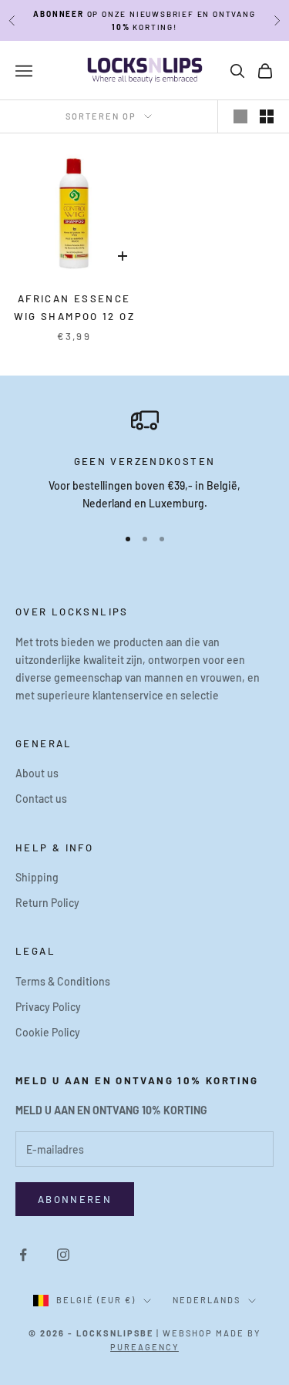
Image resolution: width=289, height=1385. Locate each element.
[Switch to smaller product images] (267, 116)
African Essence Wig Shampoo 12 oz (74, 307)
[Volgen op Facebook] (23, 1254)
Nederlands (206, 1300)
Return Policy (47, 902)
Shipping (37, 877)
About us (37, 773)
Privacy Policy (48, 1006)
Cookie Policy (47, 1032)
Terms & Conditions (62, 981)
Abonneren (75, 1199)
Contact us (41, 798)
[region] (144, 459)
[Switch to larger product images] (240, 116)
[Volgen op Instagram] (63, 1254)
